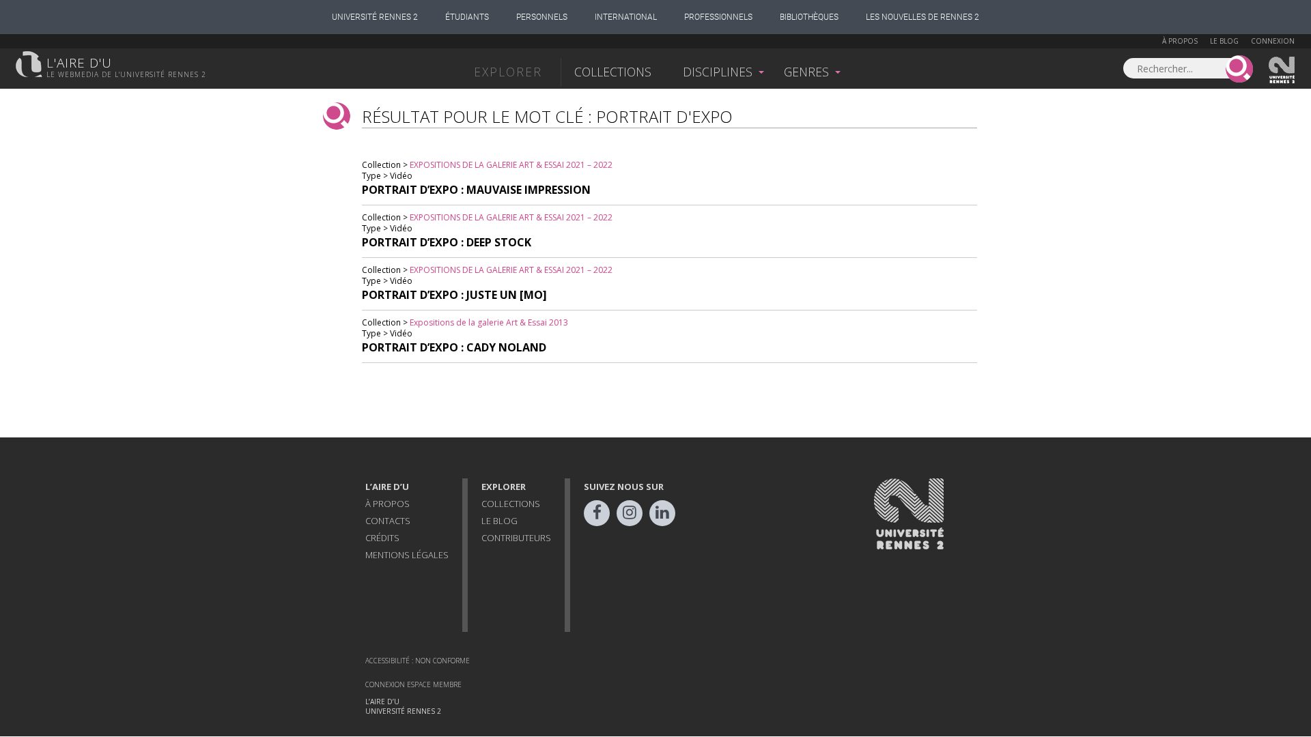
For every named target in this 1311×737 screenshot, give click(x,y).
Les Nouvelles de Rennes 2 (922, 17)
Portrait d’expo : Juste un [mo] (454, 294)
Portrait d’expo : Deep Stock (446, 242)
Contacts (387, 521)
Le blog (1224, 41)
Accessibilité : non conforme (417, 660)
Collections (612, 71)
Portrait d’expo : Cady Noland (454, 347)
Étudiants (467, 17)
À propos (1180, 41)
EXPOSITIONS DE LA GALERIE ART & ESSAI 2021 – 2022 (511, 165)
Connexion (1273, 41)
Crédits (382, 538)
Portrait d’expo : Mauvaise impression (476, 189)
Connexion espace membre (413, 684)
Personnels (541, 17)
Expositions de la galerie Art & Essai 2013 (489, 322)
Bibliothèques (809, 17)
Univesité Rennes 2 (1282, 70)
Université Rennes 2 (375, 17)
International (626, 17)
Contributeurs (516, 538)
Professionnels (718, 17)
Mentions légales (407, 555)
